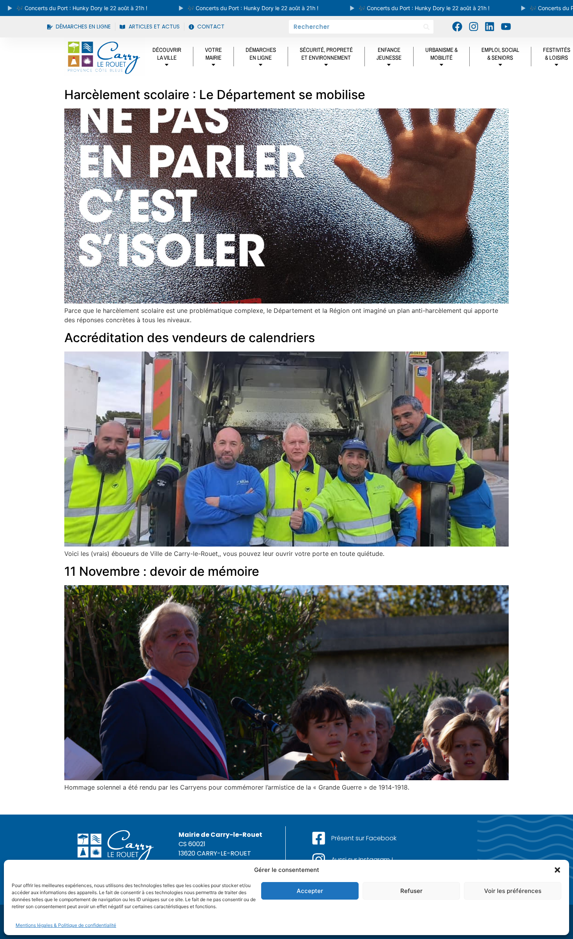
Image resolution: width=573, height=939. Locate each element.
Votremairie (213, 54)
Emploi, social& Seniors (500, 54)
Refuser (411, 891)
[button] (557, 870)
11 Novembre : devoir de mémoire (161, 571)
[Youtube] (506, 27)
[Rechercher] (426, 27)
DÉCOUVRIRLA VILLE (166, 54)
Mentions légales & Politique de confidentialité (66, 925)
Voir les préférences (512, 891)
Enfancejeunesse (389, 54)
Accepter (310, 891)
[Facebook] (457, 27)
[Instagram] (474, 27)
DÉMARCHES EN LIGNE (261, 54)
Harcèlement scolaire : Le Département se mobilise (214, 94)
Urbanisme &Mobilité (441, 54)
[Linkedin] (490, 27)
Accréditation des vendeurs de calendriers (189, 337)
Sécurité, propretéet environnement (326, 54)
